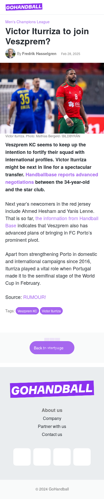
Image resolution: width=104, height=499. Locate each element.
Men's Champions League (27, 22)
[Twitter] (62, 457)
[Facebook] (42, 457)
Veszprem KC (27, 311)
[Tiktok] (82, 457)
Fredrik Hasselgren (39, 53)
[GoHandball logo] (24, 7)
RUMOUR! (34, 296)
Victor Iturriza (51, 311)
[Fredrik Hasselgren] (11, 53)
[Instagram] (22, 457)
